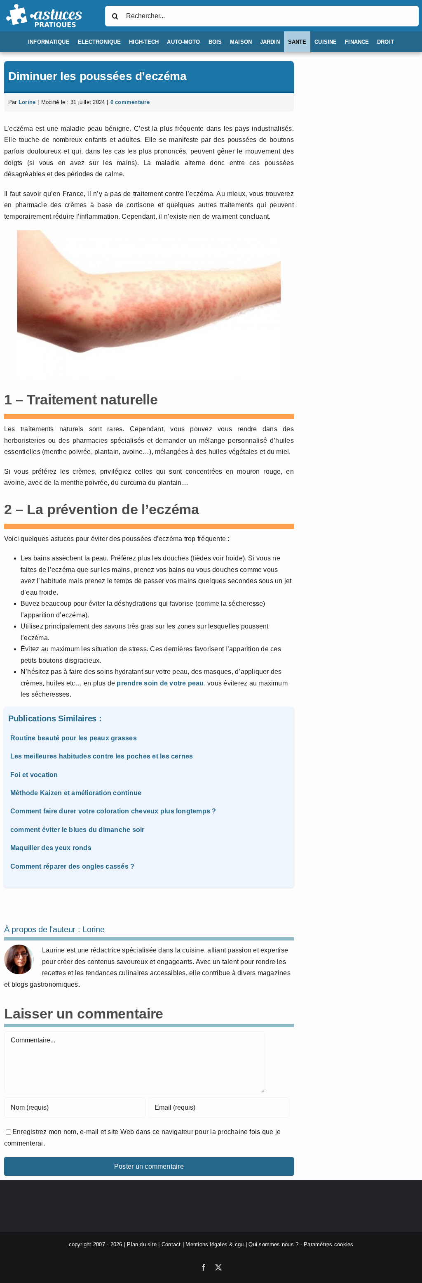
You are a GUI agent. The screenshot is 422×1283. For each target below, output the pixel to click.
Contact (171, 1244)
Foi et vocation (34, 774)
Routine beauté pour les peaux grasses (73, 738)
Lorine (27, 102)
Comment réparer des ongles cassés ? (72, 866)
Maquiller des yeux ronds (50, 847)
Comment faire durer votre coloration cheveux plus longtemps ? (113, 811)
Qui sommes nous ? (273, 1244)
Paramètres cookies (328, 1244)
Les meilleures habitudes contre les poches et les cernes (101, 756)
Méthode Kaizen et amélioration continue (75, 792)
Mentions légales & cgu (214, 1244)
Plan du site (142, 1244)
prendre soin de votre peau (160, 683)
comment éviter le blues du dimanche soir (77, 829)
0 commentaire (130, 102)
